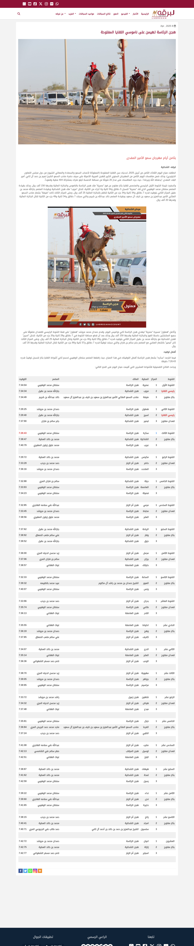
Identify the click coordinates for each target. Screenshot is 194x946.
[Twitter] (25, 871)
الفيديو (125, 14)
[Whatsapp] (30, 871)
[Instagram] (35, 871)
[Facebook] (20, 871)
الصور (115, 14)
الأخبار (135, 14)
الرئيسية (145, 14)
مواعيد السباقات (86, 14)
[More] (40, 871)
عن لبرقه (60, 14)
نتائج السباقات (103, 14)
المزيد (71, 14)
